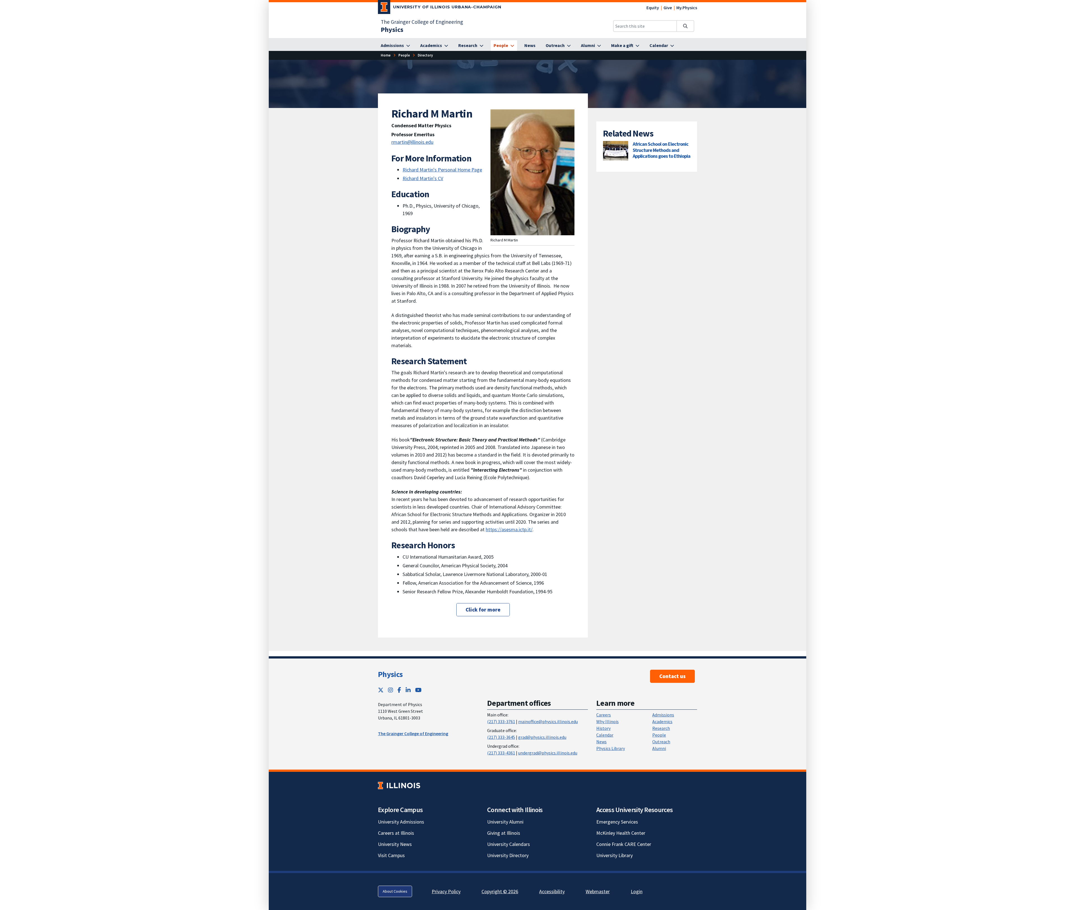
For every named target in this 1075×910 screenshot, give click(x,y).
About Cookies (395, 891)
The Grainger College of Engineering (422, 21)
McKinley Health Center (620, 833)
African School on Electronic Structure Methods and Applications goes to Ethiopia (661, 150)
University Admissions (401, 822)
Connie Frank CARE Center (623, 844)
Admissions (663, 715)
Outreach (661, 741)
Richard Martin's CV (423, 178)
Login (636, 891)
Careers (603, 715)
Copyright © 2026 (500, 891)
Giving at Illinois (503, 833)
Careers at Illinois (396, 833)
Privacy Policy (446, 891)
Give (667, 7)
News (601, 741)
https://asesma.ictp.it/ (509, 529)
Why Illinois (607, 721)
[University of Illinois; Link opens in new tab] (399, 785)
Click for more (483, 609)
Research (661, 728)
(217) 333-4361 (501, 753)
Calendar (604, 735)
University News (395, 844)
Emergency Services (617, 822)
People (659, 735)
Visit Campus (391, 855)
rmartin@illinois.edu (412, 142)
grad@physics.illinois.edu (542, 737)
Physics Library (610, 748)
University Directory (508, 855)
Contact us (672, 676)
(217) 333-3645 (501, 737)
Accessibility (552, 891)
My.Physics (686, 7)
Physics (390, 674)
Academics (662, 721)
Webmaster (598, 891)
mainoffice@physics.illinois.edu (548, 721)
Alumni (659, 748)
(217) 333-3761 (501, 721)
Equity (652, 7)
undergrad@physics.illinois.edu (547, 753)
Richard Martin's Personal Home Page (442, 169)
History (603, 728)
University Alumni (505, 822)
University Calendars (508, 844)
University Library (614, 855)
